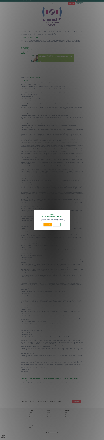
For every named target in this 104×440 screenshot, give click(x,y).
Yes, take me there (47, 224)
